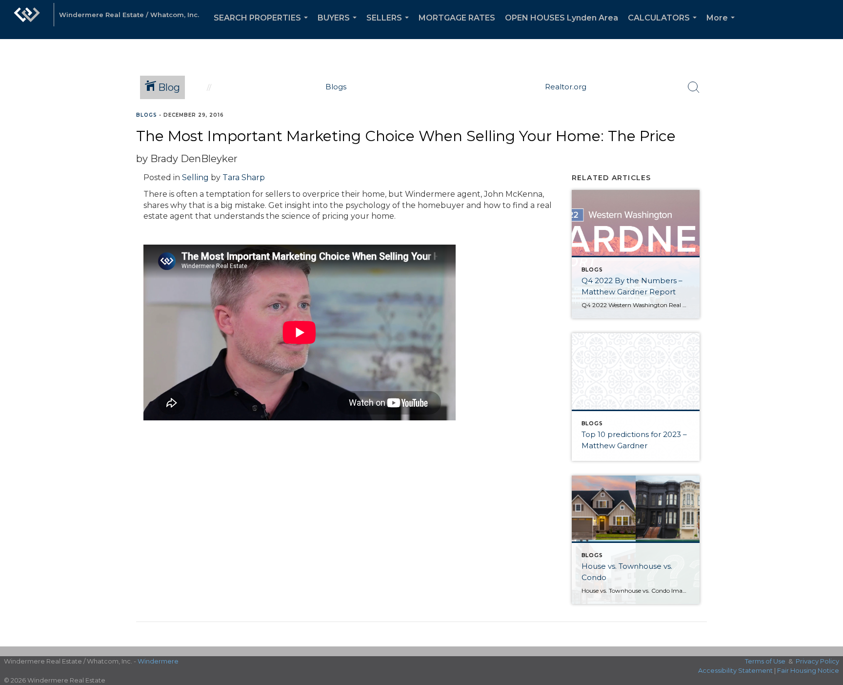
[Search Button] (694, 87)
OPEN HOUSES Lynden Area (561, 17)
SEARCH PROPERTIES (263, 26)
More (722, 26)
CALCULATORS (664, 26)
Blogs (146, 115)
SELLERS (389, 26)
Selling (195, 177)
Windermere (158, 661)
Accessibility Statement (735, 670)
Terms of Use (765, 661)
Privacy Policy (817, 661)
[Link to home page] (26, 19)
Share (828, 133)
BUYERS (339, 26)
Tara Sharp (243, 177)
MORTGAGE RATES (457, 17)
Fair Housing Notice (808, 670)
